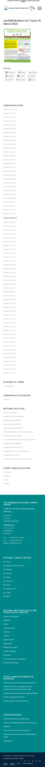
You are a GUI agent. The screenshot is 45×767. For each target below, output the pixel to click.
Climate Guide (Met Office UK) (14, 697)
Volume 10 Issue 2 (9, 113)
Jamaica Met (7, 643)
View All (6, 399)
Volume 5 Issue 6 (9, 323)
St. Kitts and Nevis (9, 651)
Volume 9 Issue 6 (9, 140)
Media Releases (28, 763)
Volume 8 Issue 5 (9, 190)
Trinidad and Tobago (10, 663)
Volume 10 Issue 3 (9, 109)
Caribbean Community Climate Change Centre (20, 683)
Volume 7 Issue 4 (9, 241)
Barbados (7, 620)
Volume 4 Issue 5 (9, 373)
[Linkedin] (29, 761)
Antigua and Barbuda (11, 616)
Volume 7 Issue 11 (9, 213)
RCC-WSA (6, 596)
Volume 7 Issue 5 (9, 238)
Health (5, 480)
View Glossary (8, 386)
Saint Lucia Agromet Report (13, 428)
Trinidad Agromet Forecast (12, 447)
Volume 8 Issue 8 (9, 179)
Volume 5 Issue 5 (9, 326)
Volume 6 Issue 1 (9, 296)
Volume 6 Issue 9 (9, 265)
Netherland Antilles (10, 647)
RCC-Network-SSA (9, 589)
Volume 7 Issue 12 (9, 210)
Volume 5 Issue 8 (9, 315)
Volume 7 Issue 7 (9, 230)
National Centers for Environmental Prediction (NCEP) (20, 735)
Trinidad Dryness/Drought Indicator (16, 451)
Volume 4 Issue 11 (9, 350)
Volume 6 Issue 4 (9, 284)
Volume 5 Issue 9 (9, 311)
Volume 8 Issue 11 (9, 167)
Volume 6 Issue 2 (9, 292)
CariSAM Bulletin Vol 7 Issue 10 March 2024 (22, 22)
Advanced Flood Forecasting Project (16, 719)
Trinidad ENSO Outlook (11, 455)
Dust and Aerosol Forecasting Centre (16, 730)
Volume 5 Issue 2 (9, 338)
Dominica (6, 632)
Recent (12, 763)
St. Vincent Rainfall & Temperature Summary (19, 440)
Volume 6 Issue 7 (9, 272)
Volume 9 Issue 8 (9, 132)
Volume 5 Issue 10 (9, 307)
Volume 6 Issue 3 (9, 288)
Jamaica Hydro (8, 639)
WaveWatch (7, 741)
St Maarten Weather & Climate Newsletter (18, 432)
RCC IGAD (6, 577)
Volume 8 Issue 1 (9, 206)
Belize (5, 624)
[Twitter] (25, 761)
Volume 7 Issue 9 (9, 222)
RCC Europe (7, 573)
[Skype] (40, 761)
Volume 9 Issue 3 (9, 152)
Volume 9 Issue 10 (9, 125)
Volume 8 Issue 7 (9, 183)
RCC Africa (7, 562)
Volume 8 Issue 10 (9, 171)
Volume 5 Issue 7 (9, 319)
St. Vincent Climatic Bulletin (13, 436)
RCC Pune (6, 585)
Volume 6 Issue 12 (9, 253)
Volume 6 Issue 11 (9, 257)
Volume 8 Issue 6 (9, 186)
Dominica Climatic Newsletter (13, 416)
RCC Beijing (7, 569)
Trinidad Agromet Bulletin (12, 443)
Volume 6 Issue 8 (9, 268)
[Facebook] (22, 761)
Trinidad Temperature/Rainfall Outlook (17, 459)
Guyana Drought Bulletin (12, 420)
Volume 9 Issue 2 (9, 156)
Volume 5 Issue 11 (9, 303)
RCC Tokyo (7, 593)
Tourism (6, 484)
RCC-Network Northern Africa (13, 566)
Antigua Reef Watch (10, 412)
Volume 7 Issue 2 (9, 249)
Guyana (6, 636)
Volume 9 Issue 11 (9, 121)
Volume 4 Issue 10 (9, 353)
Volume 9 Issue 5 (9, 144)
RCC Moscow (8, 581)
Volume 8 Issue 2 (9, 202)
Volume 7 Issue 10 (10, 218)
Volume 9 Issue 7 (9, 136)
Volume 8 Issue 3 (9, 198)
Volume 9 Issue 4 (9, 148)
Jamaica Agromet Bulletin (12, 424)
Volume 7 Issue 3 (9, 245)
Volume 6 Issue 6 (9, 276)
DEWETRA (6, 726)
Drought (6, 476)
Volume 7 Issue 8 (9, 226)
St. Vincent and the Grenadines (14, 659)
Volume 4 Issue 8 (9, 361)
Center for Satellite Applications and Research (20, 723)
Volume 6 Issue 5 (9, 280)
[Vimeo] (32, 761)
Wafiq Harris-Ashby (18, 758)
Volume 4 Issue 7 (9, 365)
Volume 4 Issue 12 (9, 346)
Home (6, 763)
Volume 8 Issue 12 (9, 163)
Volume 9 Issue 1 (9, 160)
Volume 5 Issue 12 (9, 299)
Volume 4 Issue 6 (9, 369)
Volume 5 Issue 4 (9, 330)
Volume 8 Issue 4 (9, 194)
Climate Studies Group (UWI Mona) (15, 701)
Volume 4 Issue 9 (9, 357)
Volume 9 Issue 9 (9, 129)
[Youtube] (36, 761)
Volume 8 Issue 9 (9, 175)
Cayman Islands (9, 628)
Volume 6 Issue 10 (9, 261)
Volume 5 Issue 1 (9, 342)
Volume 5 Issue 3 (9, 334)
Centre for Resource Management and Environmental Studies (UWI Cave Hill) (17, 687)
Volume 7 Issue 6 (9, 234)
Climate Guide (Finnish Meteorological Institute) (20, 693)
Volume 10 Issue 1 (9, 117)
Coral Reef (7, 472)
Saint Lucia (7, 655)
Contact (12, 764)
